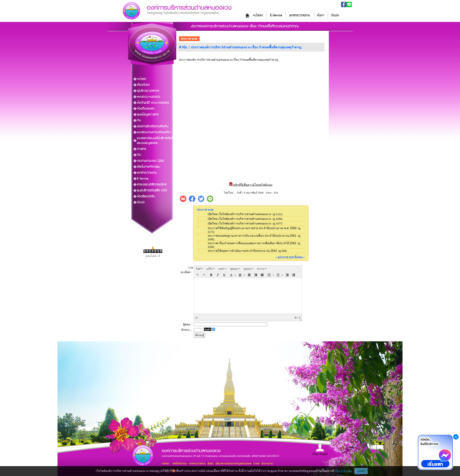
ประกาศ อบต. (189, 38)
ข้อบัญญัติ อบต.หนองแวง (153, 102)
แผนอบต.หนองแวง (148, 96)
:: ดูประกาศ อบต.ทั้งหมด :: (290, 257)
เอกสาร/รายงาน (299, 15)
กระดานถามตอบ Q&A (150, 160)
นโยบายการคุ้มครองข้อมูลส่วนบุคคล (233, 463)
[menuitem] (199, 268)
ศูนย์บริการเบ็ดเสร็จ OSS (152, 190)
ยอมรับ (361, 471)
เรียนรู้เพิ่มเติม (343, 470)
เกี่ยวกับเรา (143, 84)
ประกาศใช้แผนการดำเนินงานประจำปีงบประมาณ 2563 (242, 250)
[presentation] (199, 268)
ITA (139, 120)
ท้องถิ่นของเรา (146, 108)
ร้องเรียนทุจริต (146, 196)
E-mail (256, 463)
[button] (197, 275)
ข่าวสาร (141, 149)
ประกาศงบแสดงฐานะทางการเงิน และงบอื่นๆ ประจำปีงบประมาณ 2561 (252, 235)
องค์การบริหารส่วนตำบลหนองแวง (189, 8)
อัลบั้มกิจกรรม (179, 463)
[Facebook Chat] (435, 452)
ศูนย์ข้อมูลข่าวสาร (148, 114)
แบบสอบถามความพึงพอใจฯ (154, 132)
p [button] (196, 317)
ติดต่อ (335, 15)
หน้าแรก (258, 15)
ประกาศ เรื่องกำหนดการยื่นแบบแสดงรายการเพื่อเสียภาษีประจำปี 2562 (252, 243)
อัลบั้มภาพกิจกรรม (148, 166)
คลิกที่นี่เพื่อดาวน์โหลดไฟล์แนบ (252, 184)
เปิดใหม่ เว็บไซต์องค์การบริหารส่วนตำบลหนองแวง (239, 214)
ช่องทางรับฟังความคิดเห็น (152, 126)
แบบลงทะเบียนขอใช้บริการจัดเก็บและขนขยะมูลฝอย (156, 140)
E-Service (276, 15)
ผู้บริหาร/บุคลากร (148, 90)
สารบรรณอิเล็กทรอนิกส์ (151, 184)
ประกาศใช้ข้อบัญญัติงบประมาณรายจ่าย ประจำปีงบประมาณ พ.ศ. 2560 (252, 228)
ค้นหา (320, 15)
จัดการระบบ (267, 463)
